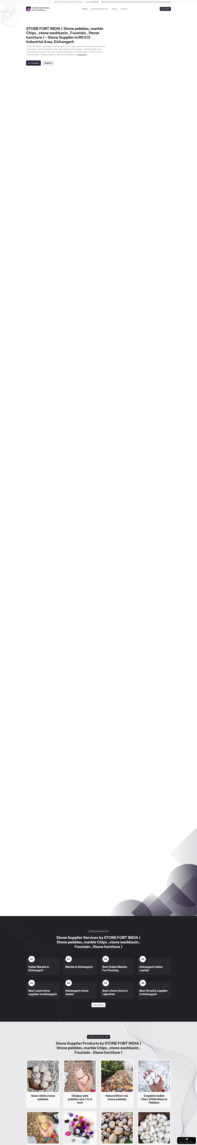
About (114, 9)
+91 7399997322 (93, 2)
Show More (98, 1005)
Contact (124, 9)
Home (84, 9)
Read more (82, 54)
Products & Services (99, 9)
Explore (48, 63)
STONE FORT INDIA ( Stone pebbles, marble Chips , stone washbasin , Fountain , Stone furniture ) (41, 9)
